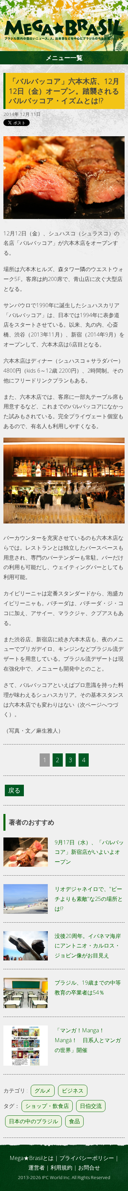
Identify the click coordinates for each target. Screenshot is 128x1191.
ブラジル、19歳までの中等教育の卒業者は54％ (88, 987)
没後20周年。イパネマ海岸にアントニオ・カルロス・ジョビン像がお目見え (88, 945)
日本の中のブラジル (33, 1121)
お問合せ (89, 1167)
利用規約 (61, 1167)
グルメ (42, 1090)
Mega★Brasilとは (32, 1158)
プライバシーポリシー (86, 1158)
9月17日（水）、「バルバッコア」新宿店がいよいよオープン (89, 852)
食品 (74, 1121)
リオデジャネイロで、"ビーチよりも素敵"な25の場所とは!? (89, 898)
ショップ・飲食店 (47, 1106)
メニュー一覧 (64, 57)
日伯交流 (91, 1106)
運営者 (36, 1167)
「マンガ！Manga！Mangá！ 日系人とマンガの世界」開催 (88, 1040)
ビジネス (73, 1090)
